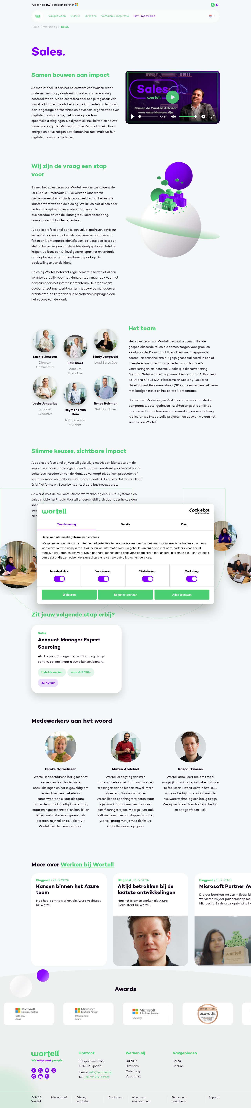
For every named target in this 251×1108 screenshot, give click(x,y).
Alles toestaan (182, 594)
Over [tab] (184, 524)
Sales (177, 1061)
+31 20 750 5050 (96, 1077)
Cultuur (75, 16)
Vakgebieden (57, 16)
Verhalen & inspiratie (115, 16)
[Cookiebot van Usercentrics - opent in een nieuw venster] (192, 511)
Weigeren (69, 594)
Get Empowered (144, 16)
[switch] (103, 579)
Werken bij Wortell (87, 864)
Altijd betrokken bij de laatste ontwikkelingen (147, 889)
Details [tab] (125, 524)
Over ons (90, 16)
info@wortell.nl (100, 1072)
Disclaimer (115, 1097)
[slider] (148, 116)
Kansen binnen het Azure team (67, 889)
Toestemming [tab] (66, 524)
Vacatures (133, 1076)
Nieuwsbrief (59, 1097)
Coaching (133, 1071)
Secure (178, 1066)
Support (214, 1097)
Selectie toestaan (125, 594)
